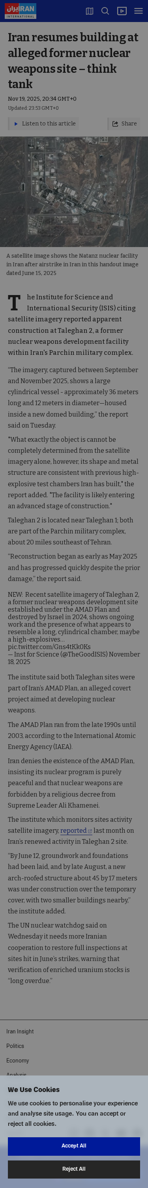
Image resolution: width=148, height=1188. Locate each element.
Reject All (74, 1169)
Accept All (74, 1146)
